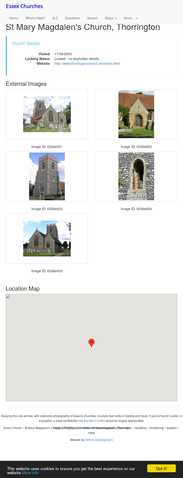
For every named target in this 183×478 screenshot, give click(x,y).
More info (30, 472)
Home (13, 18)
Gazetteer (72, 18)
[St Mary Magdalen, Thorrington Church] (47, 114)
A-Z (55, 18)
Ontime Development (98, 440)
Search (92, 18)
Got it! (161, 468)
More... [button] (130, 18)
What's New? (35, 18)
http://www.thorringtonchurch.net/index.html (87, 63)
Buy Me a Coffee (94, 420)
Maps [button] (109, 18)
